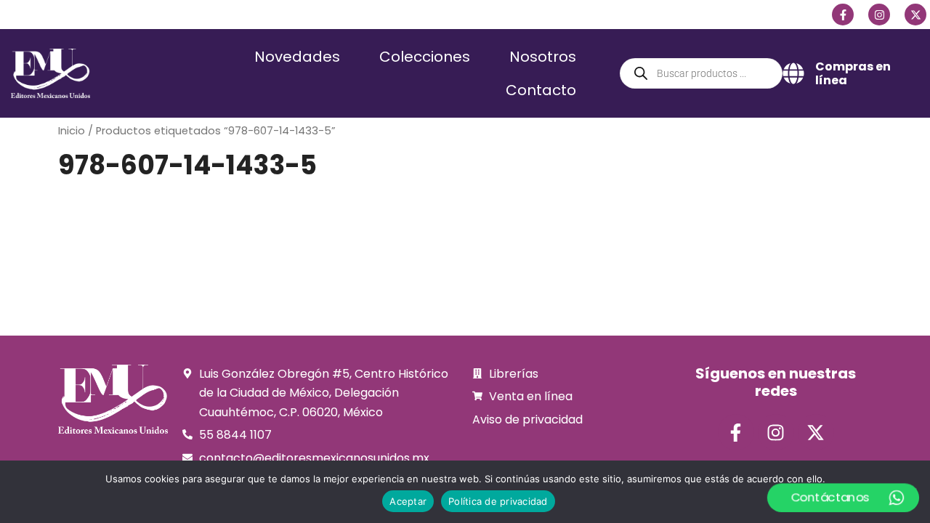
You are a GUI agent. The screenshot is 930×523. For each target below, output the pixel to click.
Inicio (71, 130)
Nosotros (542, 56)
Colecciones (424, 56)
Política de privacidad (498, 501)
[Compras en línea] (793, 73)
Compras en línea (853, 73)
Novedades (297, 56)
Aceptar (407, 501)
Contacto (541, 90)
